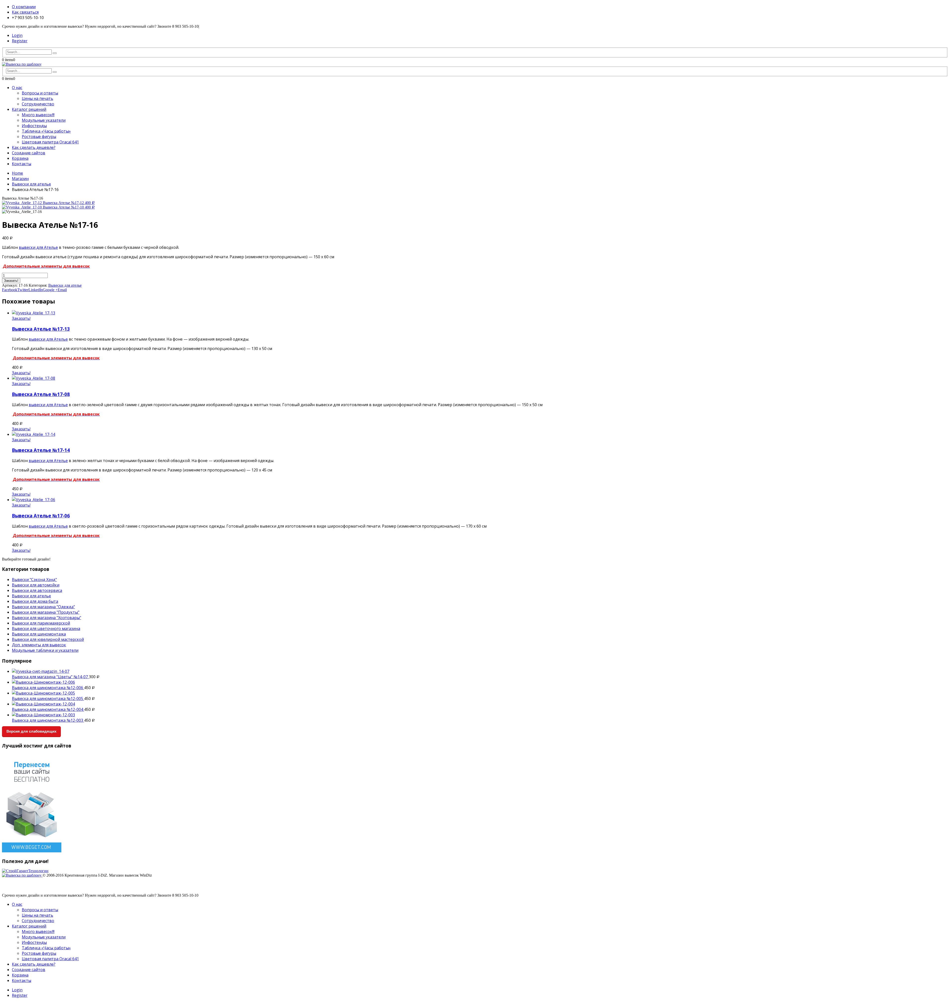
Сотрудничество (38, 104)
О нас (17, 87)
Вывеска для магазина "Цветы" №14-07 (50, 676)
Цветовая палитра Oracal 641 (50, 142)
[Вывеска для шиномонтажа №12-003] (480, 715)
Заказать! (11, 280)
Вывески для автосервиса (37, 590)
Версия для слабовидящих (31, 731)
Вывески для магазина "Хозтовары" (46, 617)
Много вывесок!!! (38, 114)
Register (19, 41)
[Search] (55, 53)
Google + (50, 290)
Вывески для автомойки (35, 585)
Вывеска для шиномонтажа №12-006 (48, 687)
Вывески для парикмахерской (41, 623)
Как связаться (25, 12)
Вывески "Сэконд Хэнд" (34, 579)
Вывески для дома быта (35, 601)
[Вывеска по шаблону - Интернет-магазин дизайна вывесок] (22, 64)
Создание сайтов (28, 153)
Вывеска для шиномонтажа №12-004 (48, 709)
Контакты (21, 163)
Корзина (20, 158)
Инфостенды (34, 125)
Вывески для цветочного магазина (46, 628)
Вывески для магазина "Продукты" (45, 612)
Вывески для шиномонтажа (39, 634)
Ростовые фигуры (39, 136)
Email (62, 290)
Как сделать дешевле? (33, 147)
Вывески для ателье (65, 285)
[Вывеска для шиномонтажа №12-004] (480, 704)
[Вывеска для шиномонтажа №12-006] (480, 682)
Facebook (9, 290)
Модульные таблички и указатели (45, 650)
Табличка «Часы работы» (46, 131)
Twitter (22, 290)
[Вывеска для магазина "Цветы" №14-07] (480, 671)
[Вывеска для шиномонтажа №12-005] (480, 693)
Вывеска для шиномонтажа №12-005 (48, 698)
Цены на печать (37, 98)
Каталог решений (29, 109)
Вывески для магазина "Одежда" (43, 606)
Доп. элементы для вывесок (39, 645)
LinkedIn (35, 290)
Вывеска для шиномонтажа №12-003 (48, 720)
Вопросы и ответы (40, 93)
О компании (24, 6)
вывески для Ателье (38, 247)
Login (17, 35)
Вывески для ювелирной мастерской (48, 639)
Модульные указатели (44, 120)
